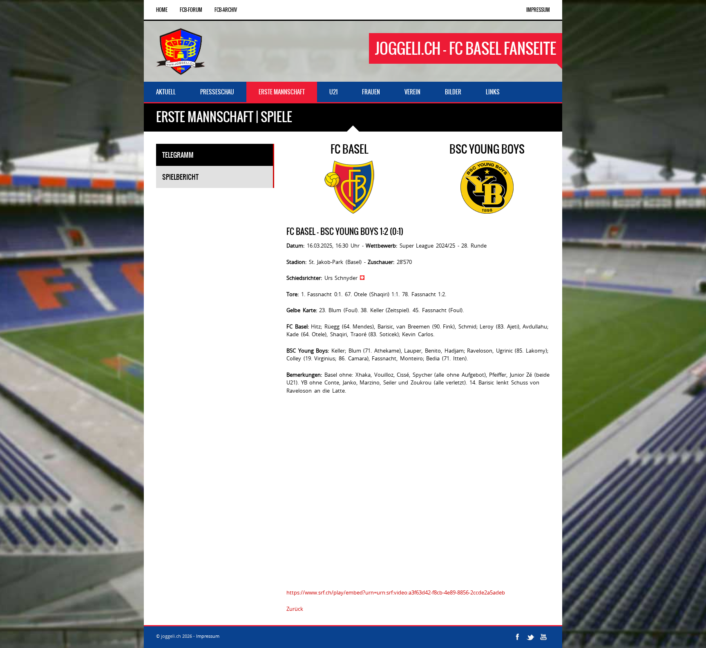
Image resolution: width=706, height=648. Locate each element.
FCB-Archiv (225, 9)
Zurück (294, 608)
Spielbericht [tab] (180, 177)
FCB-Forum (191, 9)
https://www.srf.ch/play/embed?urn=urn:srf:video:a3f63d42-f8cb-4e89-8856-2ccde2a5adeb (395, 592)
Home (162, 9)
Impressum (538, 9)
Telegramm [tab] (178, 155)
